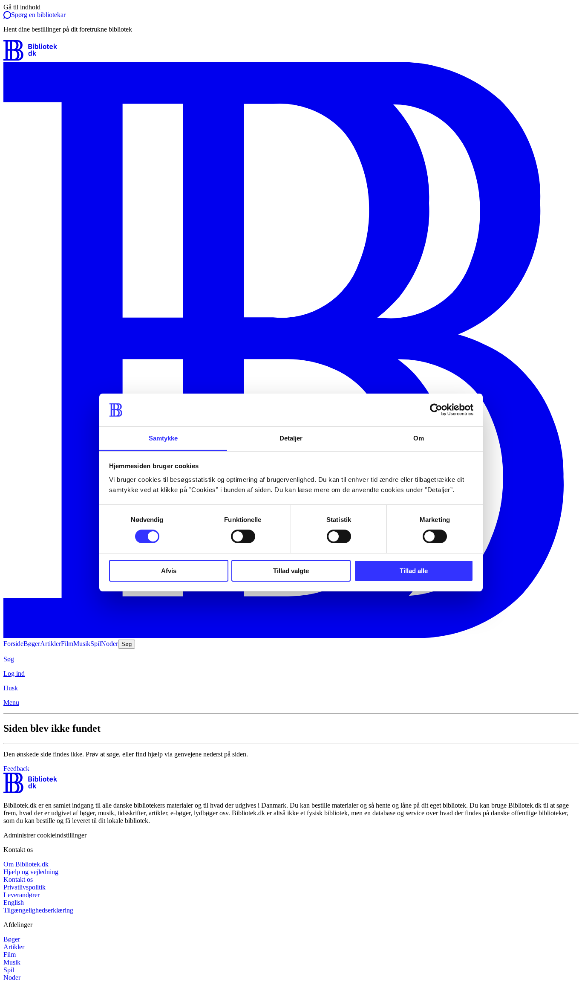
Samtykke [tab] (163, 438)
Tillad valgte (291, 570)
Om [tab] (418, 438)
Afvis (168, 570)
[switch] (243, 536)
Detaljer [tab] (291, 438)
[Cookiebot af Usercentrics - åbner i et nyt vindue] (436, 409)
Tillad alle (414, 570)
